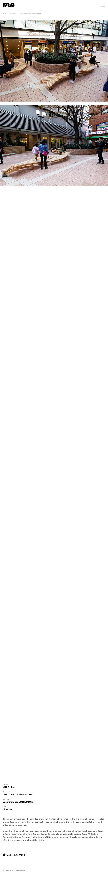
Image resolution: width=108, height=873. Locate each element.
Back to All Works (16, 854)
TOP (5, 13)
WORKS (13, 13)
